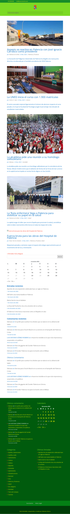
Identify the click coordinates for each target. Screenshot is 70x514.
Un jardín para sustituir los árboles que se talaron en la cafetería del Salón (20, 408)
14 (16, 273)
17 (40, 273)
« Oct (8, 281)
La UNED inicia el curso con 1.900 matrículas (32, 97)
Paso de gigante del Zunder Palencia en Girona (30, 346)
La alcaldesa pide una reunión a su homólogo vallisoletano (33, 158)
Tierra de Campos (13, 492)
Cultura (28, 100)
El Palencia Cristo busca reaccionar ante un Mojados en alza (26, 312)
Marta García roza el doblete (16, 300)
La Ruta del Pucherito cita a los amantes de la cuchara (24, 306)
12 (56, 270)
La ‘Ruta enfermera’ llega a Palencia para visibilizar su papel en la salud (30, 214)
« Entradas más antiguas (15, 254)
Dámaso (11, 162)
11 (48, 270)
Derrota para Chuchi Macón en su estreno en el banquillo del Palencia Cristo (20, 417)
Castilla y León (12, 455)
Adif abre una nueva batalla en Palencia (20, 295)
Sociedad (25, 162)
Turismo (10, 494)
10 (40, 270)
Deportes (10, 465)
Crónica (10, 460)
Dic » (12, 281)
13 (8, 273)
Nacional (10, 476)
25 (48, 276)
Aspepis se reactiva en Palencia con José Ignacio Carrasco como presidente (34, 50)
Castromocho (12, 457)
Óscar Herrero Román (15, 241)
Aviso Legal (38, 503)
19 (56, 273)
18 (48, 273)
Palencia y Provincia (33, 54)
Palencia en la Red (14, 54)
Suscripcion (29, 503)
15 (24, 273)
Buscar (60, 256)
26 (56, 276)
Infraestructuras (13, 473)
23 (32, 276)
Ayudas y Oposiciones (14, 452)
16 (32, 273)
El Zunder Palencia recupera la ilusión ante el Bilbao (32, 351)
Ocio (9, 479)
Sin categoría (12, 486)
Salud (29, 218)
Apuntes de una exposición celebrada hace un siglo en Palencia (27, 289)
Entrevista (11, 468)
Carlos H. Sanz (13, 100)
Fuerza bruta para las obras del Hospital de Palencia (32, 236)
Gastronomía (12, 471)
